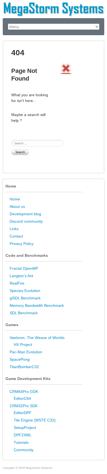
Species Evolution (25, 290)
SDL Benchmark (24, 313)
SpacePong (20, 359)
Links (14, 229)
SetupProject (25, 427)
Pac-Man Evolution (26, 352)
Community (23, 450)
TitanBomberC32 (24, 367)
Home (15, 199)
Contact (16, 236)
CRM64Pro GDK (24, 391)
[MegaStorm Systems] (53, 4)
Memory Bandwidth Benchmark (37, 305)
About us (17, 206)
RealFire (17, 283)
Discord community (26, 221)
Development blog (25, 214)
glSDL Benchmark (25, 298)
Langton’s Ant (21, 276)
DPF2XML (23, 435)
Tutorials (21, 442)
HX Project (23, 344)
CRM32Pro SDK (24, 406)
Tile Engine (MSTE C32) (35, 420)
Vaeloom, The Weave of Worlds (37, 337)
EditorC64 (22, 398)
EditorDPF (23, 412)
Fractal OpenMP (24, 268)
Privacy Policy (21, 243)
